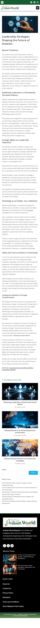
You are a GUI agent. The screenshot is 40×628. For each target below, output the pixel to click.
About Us (6, 584)
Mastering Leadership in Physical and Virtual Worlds (20, 403)
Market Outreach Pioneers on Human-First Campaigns (20, 460)
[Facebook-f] (4, 545)
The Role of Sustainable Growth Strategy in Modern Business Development (26, 556)
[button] (2, 2)
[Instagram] (37, 2)
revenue (30, 210)
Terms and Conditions (11, 602)
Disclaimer (6, 597)
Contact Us (7, 588)
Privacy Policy (8, 593)
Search (4, 469)
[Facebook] (31, 2)
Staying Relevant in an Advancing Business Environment (20, 431)
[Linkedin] (34, 2)
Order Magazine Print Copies (13, 606)
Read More (27, 539)
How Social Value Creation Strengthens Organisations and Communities (26, 567)
